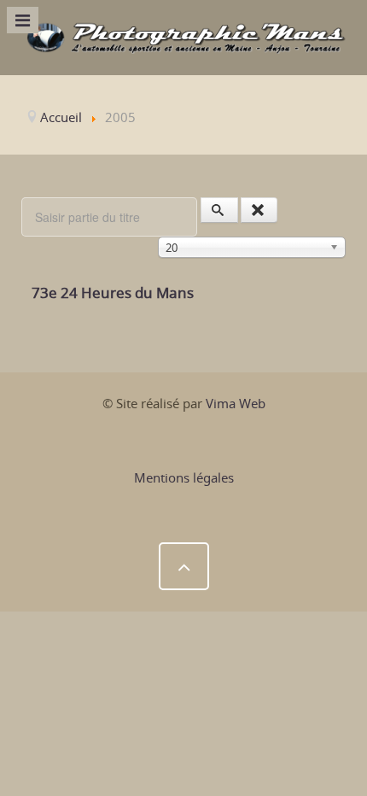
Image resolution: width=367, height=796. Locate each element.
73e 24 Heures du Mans (113, 293)
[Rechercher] (219, 210)
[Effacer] (259, 210)
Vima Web (235, 403)
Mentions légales (184, 477)
